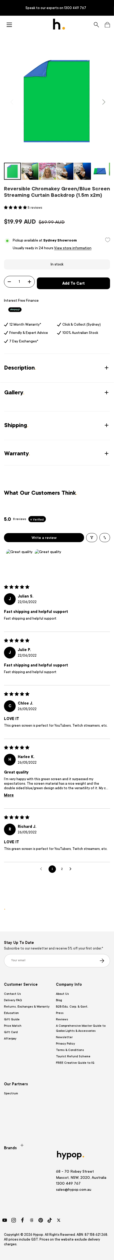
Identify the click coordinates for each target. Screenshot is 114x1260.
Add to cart (73, 283)
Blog (59, 1000)
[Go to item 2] (48, 562)
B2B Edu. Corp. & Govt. (72, 1006)
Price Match (12, 1026)
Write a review (44, 537)
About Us (62, 994)
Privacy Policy (65, 1043)
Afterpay (10, 1038)
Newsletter (64, 1037)
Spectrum (11, 1093)
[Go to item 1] (19, 562)
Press (60, 1013)
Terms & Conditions (70, 1050)
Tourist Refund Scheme (73, 1056)
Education (11, 1013)
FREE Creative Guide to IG (75, 1063)
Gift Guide (12, 1019)
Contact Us (12, 994)
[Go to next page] (72, 869)
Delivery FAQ (13, 1000)
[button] (107, 24)
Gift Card (11, 1032)
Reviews (62, 1019)
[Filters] (91, 537)
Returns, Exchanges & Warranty (27, 1006)
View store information (72, 248)
